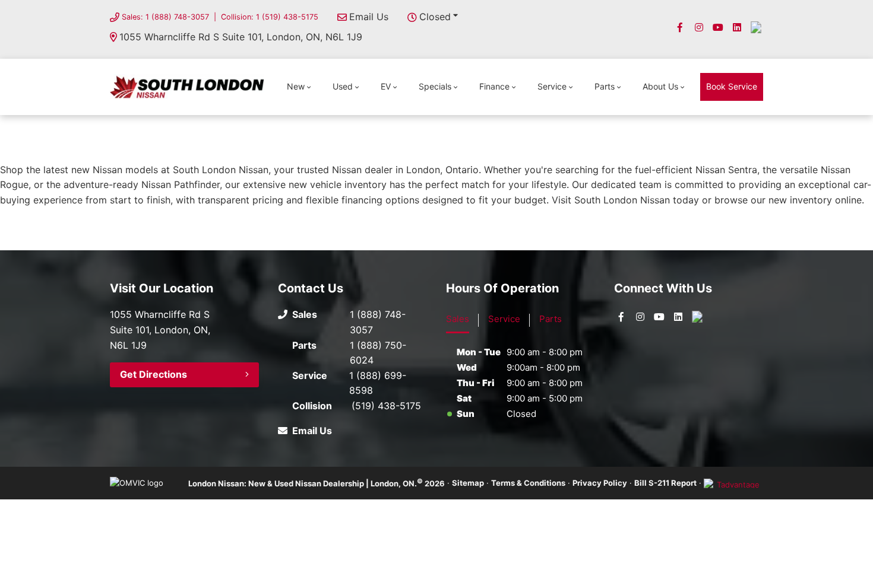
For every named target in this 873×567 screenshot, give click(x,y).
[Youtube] (718, 27)
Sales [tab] (457, 318)
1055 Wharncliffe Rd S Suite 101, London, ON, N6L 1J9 (240, 37)
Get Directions (153, 374)
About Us (660, 86)
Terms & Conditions (528, 483)
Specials (435, 86)
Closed (435, 17)
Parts (604, 86)
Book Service (731, 86)
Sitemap (468, 483)
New (296, 86)
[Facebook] (680, 27)
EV (386, 86)
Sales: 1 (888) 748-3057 (165, 16)
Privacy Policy (599, 483)
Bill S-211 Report (665, 483)
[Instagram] (699, 27)
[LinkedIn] (737, 27)
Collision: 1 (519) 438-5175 (269, 16)
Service (552, 86)
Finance (494, 86)
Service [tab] (504, 318)
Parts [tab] (550, 318)
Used (343, 86)
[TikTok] (756, 27)
